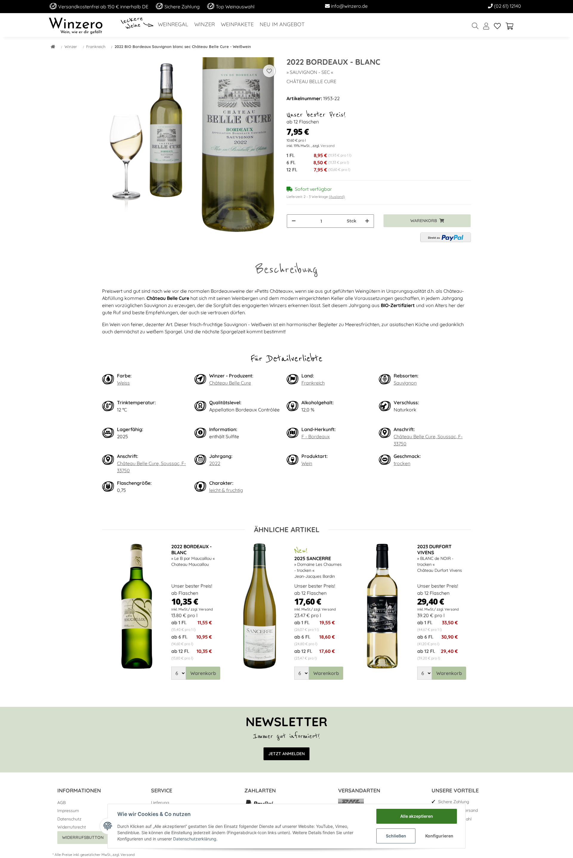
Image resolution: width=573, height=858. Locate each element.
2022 (214, 463)
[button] (486, 26)
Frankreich (313, 383)
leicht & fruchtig (226, 490)
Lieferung (160, 802)
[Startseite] (53, 47)
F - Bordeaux (315, 436)
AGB (61, 802)
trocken (402, 463)
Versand (328, 145)
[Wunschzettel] (497, 26)
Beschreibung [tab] (286, 269)
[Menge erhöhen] (367, 221)
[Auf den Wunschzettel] (269, 71)
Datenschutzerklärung (194, 838)
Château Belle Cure (230, 383)
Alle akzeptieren (416, 816)
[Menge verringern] (293, 221)
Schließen (396, 835)
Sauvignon (405, 383)
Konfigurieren (439, 835)
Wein (306, 463)
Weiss (123, 383)
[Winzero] (75, 25)
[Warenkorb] (511, 26)
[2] (445, 237)
